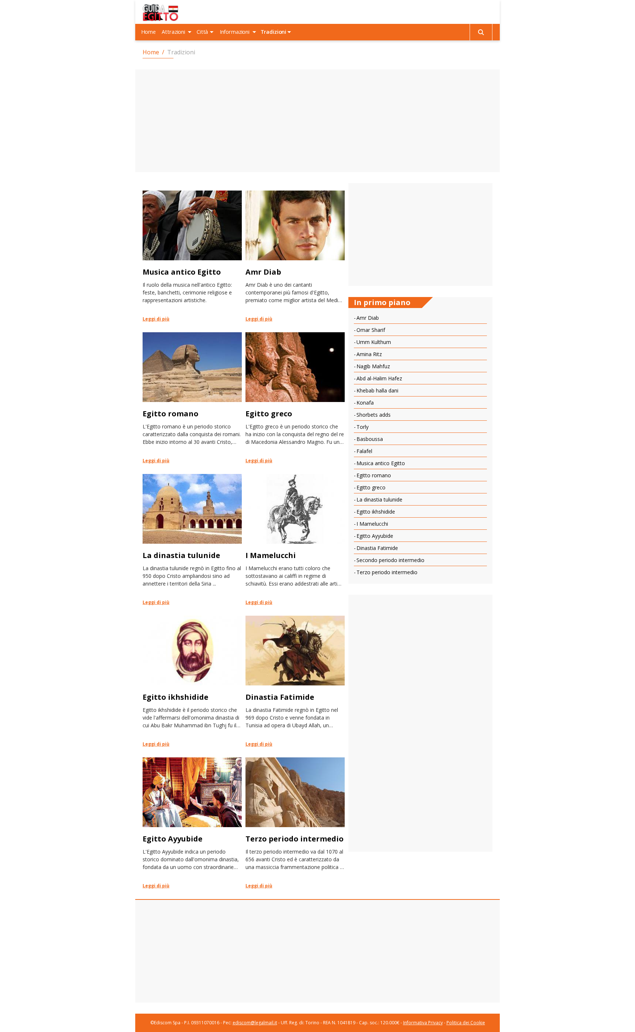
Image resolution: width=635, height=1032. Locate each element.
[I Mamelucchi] (295, 539)
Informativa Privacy (423, 1023)
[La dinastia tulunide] (192, 539)
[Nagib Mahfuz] (420, 367)
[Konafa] (420, 403)
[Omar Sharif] (420, 331)
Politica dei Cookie (465, 1023)
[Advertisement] (317, 120)
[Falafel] (420, 452)
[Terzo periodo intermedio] (295, 822)
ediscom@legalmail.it (255, 1023)
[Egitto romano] (192, 397)
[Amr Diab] (295, 256)
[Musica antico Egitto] (192, 256)
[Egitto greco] (295, 397)
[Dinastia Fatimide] (295, 681)
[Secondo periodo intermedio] (420, 561)
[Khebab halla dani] (420, 391)
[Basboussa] (420, 440)
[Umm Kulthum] (420, 343)
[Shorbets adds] (420, 415)
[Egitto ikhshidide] (192, 681)
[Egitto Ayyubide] (192, 822)
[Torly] (420, 427)
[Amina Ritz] (420, 355)
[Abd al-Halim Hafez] (420, 379)
